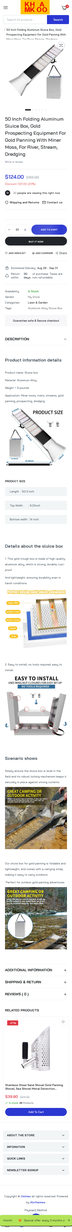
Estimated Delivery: (23, 268)
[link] (63, 1022)
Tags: (8, 308)
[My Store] (35, 8)
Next (64, 1068)
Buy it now (36, 241)
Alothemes (37, 1202)
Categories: (12, 302)
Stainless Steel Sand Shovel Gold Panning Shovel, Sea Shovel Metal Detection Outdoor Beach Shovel (34, 1086)
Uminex (26, 1196)
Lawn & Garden (38, 302)
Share (63, 253)
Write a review (14, 161)
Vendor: (10, 297)
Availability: (12, 291)
